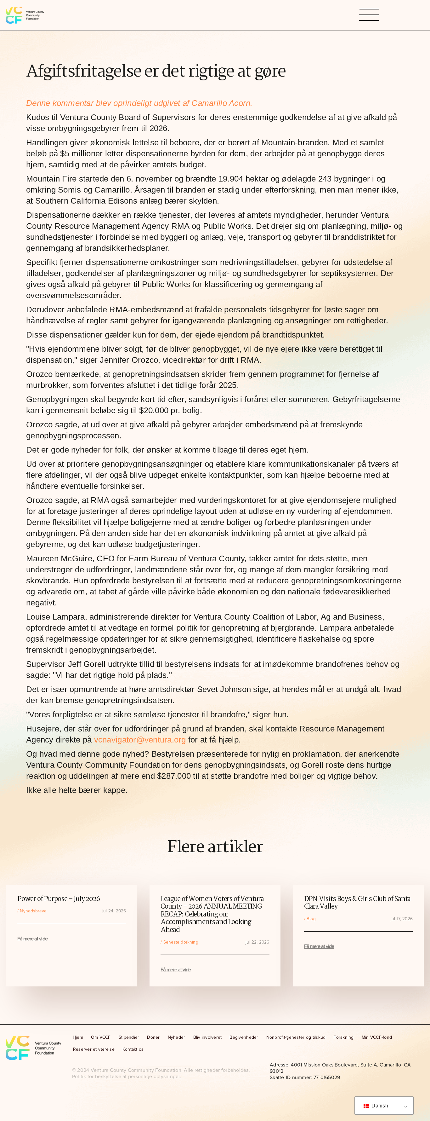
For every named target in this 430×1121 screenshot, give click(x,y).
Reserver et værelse (94, 1049)
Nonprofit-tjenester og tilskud (296, 1037)
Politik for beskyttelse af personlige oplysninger (126, 1076)
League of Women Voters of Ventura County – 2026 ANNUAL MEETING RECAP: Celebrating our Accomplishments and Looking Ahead (212, 915)
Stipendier (129, 1037)
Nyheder (176, 1037)
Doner (153, 1037)
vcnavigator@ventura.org (140, 739)
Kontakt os (133, 1049)
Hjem (78, 1037)
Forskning (343, 1037)
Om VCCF (101, 1037)
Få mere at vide (32, 939)
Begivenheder (243, 1037)
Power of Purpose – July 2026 (58, 899)
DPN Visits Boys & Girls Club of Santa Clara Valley (357, 903)
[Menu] (369, 15)
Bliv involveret (207, 1037)
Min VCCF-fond (377, 1037)
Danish (379, 1105)
